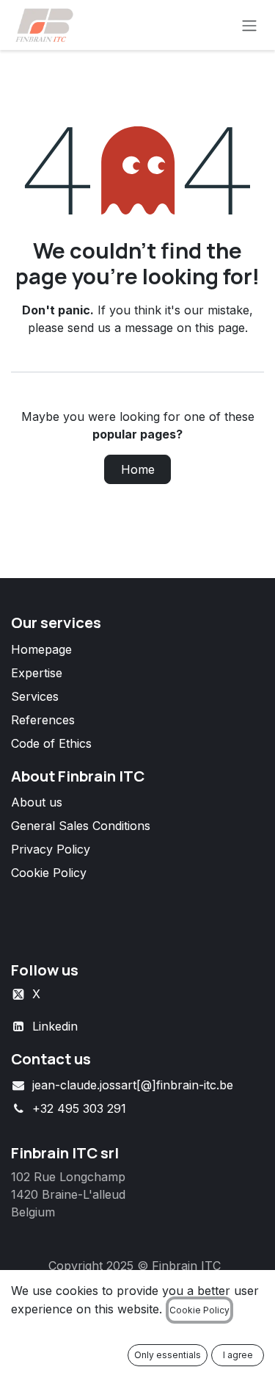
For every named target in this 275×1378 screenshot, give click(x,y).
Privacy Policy (50, 849)
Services (35, 696)
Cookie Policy (49, 872)
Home (138, 469)
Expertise (36, 672)
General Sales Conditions (80, 825)
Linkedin (55, 1026)
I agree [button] (238, 1354)
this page (220, 327)
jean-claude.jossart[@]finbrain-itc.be (132, 1085)
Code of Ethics (51, 743)
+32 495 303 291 (79, 1108)
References (43, 720)
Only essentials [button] (167, 1354)
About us (36, 802)
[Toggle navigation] (249, 25)
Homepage (41, 649)
